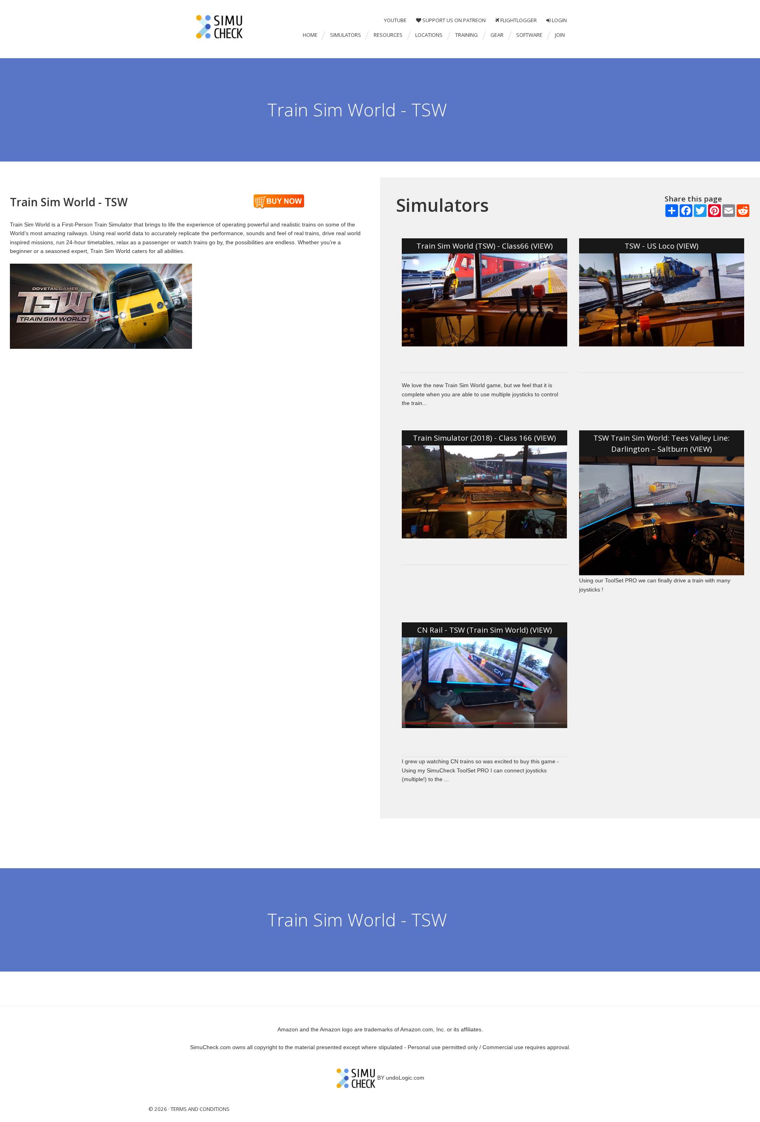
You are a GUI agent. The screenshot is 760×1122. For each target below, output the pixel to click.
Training (466, 35)
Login (559, 20)
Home (310, 35)
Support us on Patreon (453, 20)
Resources (388, 35)
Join (560, 35)
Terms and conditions (199, 1108)
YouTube (395, 20)
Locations (429, 35)
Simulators (345, 35)
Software (529, 35)
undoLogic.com (405, 1077)
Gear (497, 35)
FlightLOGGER (518, 20)
